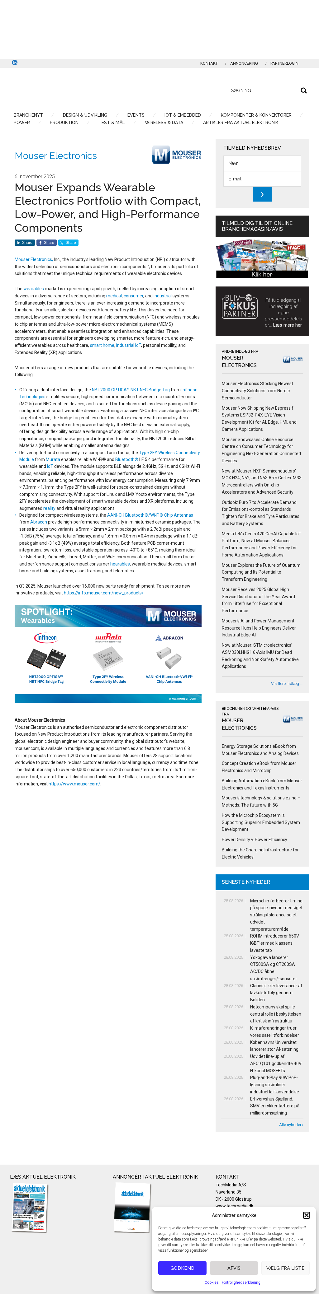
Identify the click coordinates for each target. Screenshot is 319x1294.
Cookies (212, 1282)
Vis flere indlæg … (287, 683)
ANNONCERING (244, 63)
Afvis (233, 1268)
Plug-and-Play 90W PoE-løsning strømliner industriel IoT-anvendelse (274, 1084)
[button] (306, 1215)
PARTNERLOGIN (284, 63)
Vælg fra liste (285, 1268)
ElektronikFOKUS (69, 90)
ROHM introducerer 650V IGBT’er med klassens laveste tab (274, 943)
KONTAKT (209, 63)
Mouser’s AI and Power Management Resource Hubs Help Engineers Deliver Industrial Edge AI (259, 628)
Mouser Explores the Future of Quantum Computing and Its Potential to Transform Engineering (261, 572)
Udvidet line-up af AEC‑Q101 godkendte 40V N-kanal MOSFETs (276, 1063)
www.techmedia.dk (234, 1205)
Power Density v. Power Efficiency (254, 839)
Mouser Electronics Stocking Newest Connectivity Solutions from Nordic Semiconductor (257, 390)
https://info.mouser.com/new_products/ (104, 592)
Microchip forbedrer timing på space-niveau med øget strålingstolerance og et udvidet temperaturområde (276, 915)
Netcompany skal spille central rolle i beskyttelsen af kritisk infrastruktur (275, 1014)
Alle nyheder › (291, 1124)
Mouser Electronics (56, 155)
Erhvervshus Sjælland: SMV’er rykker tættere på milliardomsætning (274, 1106)
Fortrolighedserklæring (241, 1282)
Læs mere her (287, 325)
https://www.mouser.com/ (74, 783)
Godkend (182, 1268)
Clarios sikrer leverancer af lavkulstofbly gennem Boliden (276, 993)
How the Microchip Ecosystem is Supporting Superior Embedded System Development (261, 822)
